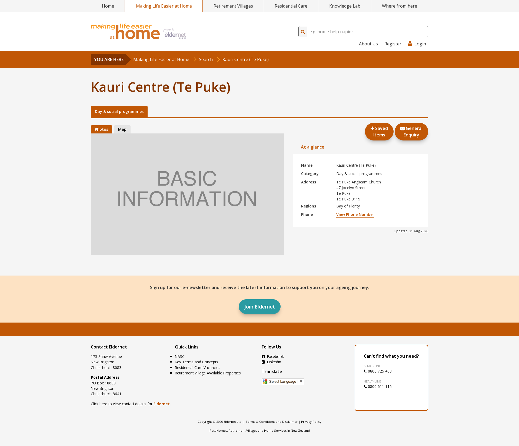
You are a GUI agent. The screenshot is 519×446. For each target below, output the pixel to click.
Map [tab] (122, 129)
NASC (180, 356)
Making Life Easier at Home (164, 6)
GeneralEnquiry (413, 131)
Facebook (275, 356)
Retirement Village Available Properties (208, 372)
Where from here (399, 6)
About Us (368, 44)
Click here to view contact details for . (131, 403)
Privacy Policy (311, 422)
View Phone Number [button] (355, 214)
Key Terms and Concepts (196, 361)
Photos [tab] (101, 129)
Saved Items (380, 131)
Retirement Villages (233, 6)
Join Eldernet (259, 306)
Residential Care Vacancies (197, 367)
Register (392, 44)
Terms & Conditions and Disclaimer (272, 422)
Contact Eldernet (109, 347)
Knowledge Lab (344, 6)
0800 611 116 (379, 386)
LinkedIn (273, 361)
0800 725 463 (379, 371)
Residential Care (291, 6)
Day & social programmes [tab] (119, 111)
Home (108, 6)
